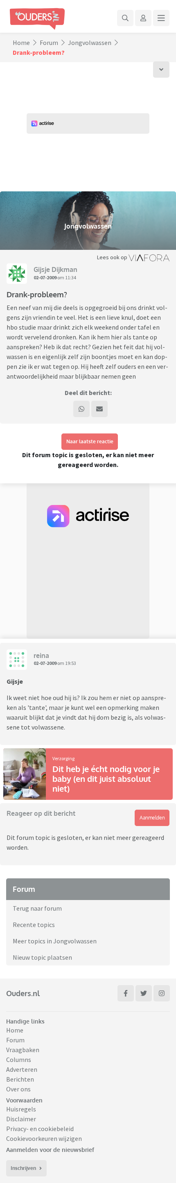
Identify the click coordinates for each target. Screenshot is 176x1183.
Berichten (20, 1079)
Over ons (18, 1089)
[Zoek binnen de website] (125, 18)
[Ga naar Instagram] (161, 993)
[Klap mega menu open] (161, 18)
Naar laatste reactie (89, 441)
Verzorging (63, 758)
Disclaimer (21, 1119)
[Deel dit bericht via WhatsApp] (81, 409)
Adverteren (21, 1069)
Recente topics (34, 924)
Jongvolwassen (89, 42)
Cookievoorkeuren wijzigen (44, 1138)
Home (21, 42)
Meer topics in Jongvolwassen (55, 941)
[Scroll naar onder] (161, 69)
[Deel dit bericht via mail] (99, 409)
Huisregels (21, 1109)
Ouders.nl (23, 993)
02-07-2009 (45, 277)
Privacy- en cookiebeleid (40, 1129)
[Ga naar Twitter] (143, 993)
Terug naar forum (37, 908)
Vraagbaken (22, 1050)
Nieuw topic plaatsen (42, 957)
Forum (49, 42)
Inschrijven (23, 1168)
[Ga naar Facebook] (125, 993)
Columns (18, 1059)
